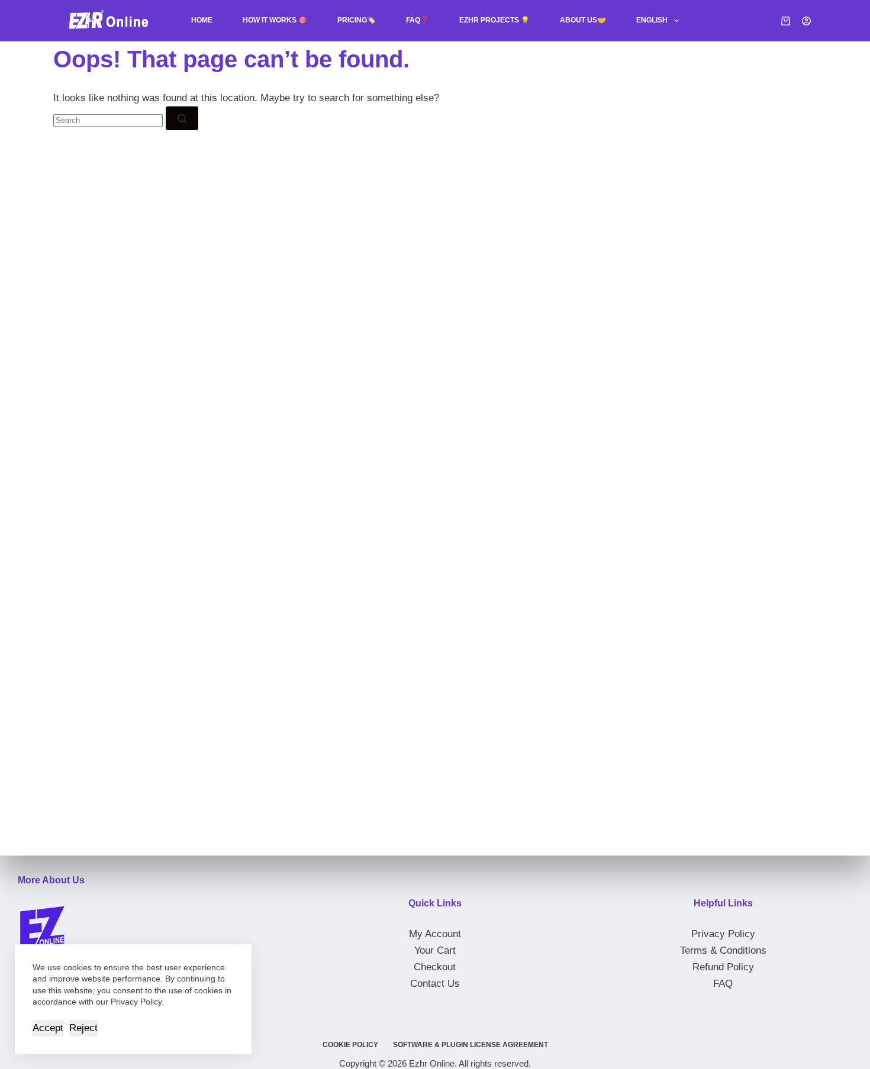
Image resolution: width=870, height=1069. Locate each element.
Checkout (435, 967)
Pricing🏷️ (356, 20)
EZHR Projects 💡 (494, 20)
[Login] (806, 21)
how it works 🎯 (275, 20)
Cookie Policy (350, 1045)
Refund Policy (723, 967)
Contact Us (435, 983)
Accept (48, 1028)
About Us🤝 (583, 20)
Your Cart (435, 950)
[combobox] (108, 120)
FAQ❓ (417, 20)
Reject (83, 1028)
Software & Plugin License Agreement (470, 1045)
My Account (435, 934)
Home (201, 20)
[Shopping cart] (785, 21)
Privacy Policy (723, 934)
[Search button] (182, 118)
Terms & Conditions (723, 950)
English (652, 20)
